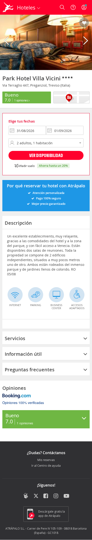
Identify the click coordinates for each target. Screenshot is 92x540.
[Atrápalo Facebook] (46, 496)
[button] (84, 23)
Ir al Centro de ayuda (46, 466)
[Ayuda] (73, 7)
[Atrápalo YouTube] (66, 496)
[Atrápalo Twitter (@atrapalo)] (36, 496)
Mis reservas (46, 460)
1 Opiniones (21, 100)
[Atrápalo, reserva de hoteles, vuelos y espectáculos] (8, 7)
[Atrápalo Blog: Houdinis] (26, 495)
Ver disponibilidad (46, 155)
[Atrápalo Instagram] (56, 496)
